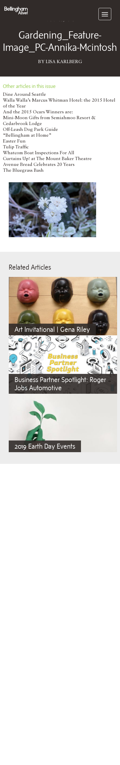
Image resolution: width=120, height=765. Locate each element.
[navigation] (104, 14)
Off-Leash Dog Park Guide (30, 129)
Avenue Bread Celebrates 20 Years (39, 164)
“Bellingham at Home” (27, 135)
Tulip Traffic (16, 147)
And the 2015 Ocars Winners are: (38, 112)
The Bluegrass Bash (23, 170)
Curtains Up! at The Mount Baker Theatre (47, 159)
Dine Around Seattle (24, 94)
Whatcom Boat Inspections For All (38, 153)
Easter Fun (14, 141)
